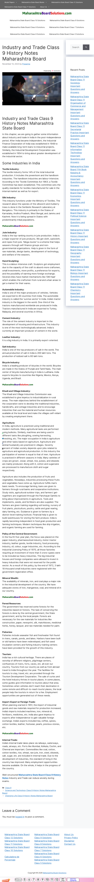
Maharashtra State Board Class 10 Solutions (27, 20)
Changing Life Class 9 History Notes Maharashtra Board (29, 796)
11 (52, 879)
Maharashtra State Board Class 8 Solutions (27, 27)
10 (47, 879)
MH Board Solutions (18, 880)
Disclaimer (69, 841)
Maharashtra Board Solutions (54, 873)
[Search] (86, 47)
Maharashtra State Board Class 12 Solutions (67, 2)
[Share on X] (2, 448)
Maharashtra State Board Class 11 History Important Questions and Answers (79, 236)
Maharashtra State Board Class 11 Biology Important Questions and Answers (79, 273)
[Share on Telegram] (2, 438)
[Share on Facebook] (2, 443)
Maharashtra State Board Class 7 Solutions (66, 27)
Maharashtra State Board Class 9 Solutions (67, 20)
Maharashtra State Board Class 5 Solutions (66, 34)
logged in (19, 816)
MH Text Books (63, 880)
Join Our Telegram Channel (73, 880)
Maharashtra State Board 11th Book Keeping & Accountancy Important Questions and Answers (79, 176)
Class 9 (8, 788)
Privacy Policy (71, 837)
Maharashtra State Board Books (33, 2)
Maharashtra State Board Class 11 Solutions (20, 7)
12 (57, 879)
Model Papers (9, 2)
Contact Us (69, 844)
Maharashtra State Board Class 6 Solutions (27, 34)
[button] (47, 880)
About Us (43, 7)
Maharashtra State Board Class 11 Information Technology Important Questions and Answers (79, 152)
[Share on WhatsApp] (2, 433)
